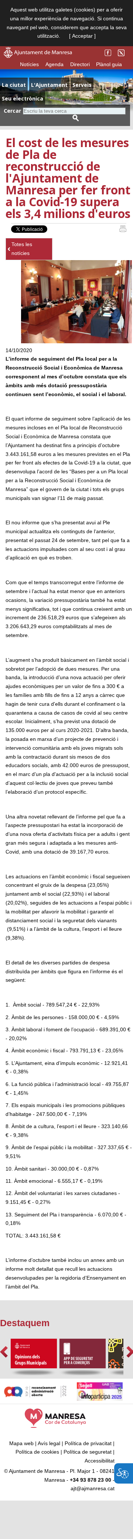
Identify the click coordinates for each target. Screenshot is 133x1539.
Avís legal (49, 1443)
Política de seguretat (88, 1452)
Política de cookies (37, 1452)
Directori (80, 64)
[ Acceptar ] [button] (82, 36)
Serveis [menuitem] (82, 84)
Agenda (54, 64)
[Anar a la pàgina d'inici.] (38, 56)
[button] (4, 1352)
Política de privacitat (88, 1443)
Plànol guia (109, 64)
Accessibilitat (100, 1461)
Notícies (29, 64)
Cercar (12, 110)
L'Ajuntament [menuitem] (49, 84)
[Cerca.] (75, 118)
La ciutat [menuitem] (14, 84)
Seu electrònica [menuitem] (22, 98)
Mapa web (21, 1443)
